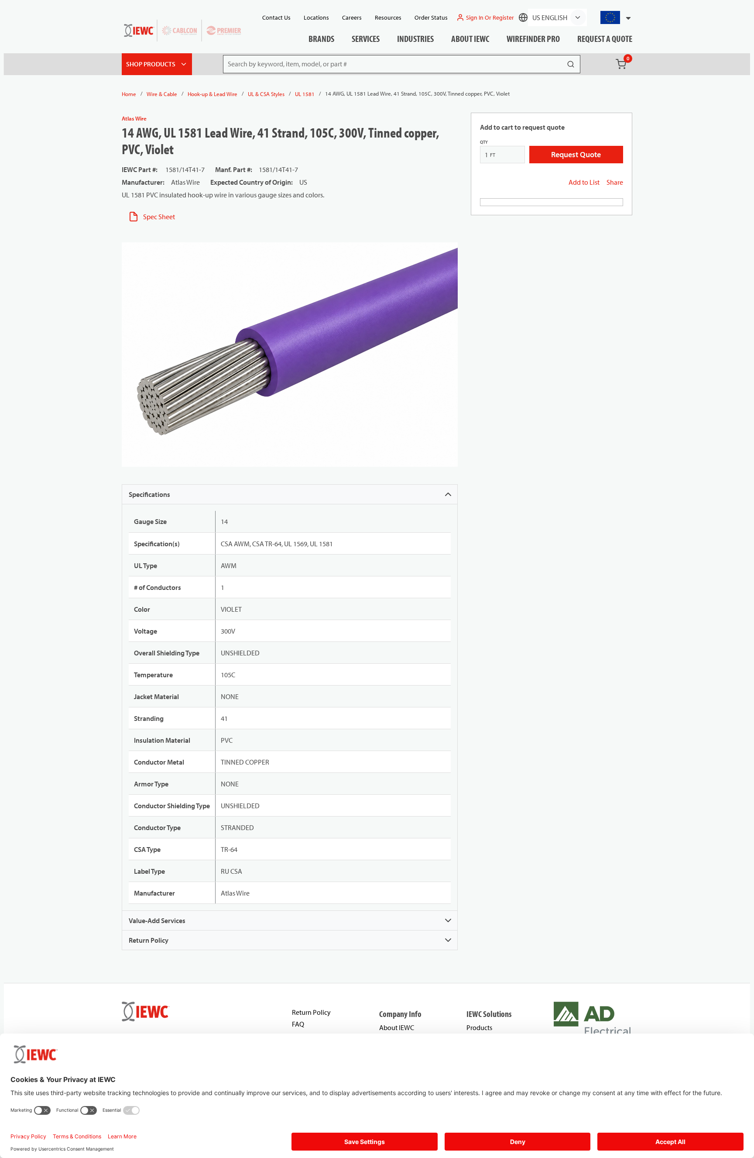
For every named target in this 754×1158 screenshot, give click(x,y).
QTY (484, 142)
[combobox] (612, 17)
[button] (612, 17)
